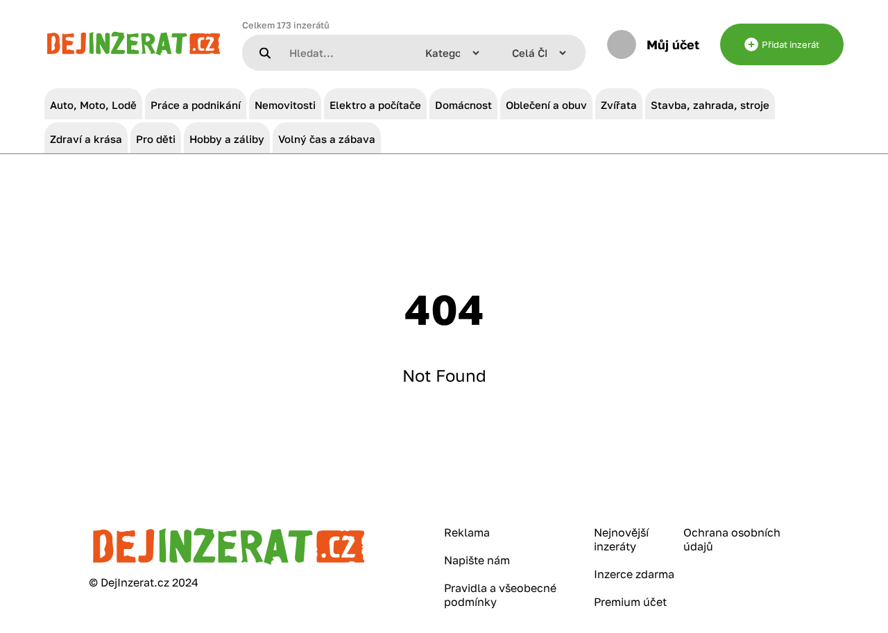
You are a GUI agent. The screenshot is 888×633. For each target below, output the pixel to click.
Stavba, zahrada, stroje (710, 105)
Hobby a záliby (226, 139)
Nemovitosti (285, 105)
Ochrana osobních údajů (731, 539)
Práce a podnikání (196, 105)
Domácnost (463, 105)
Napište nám (477, 560)
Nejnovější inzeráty (621, 539)
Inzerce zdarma (634, 574)
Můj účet (673, 44)
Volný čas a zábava (326, 139)
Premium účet (630, 602)
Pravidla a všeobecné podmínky (500, 595)
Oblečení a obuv (546, 105)
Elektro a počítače (375, 105)
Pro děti (156, 139)
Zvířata (619, 105)
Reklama (467, 532)
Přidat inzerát (790, 44)
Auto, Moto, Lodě (93, 105)
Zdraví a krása (86, 139)
